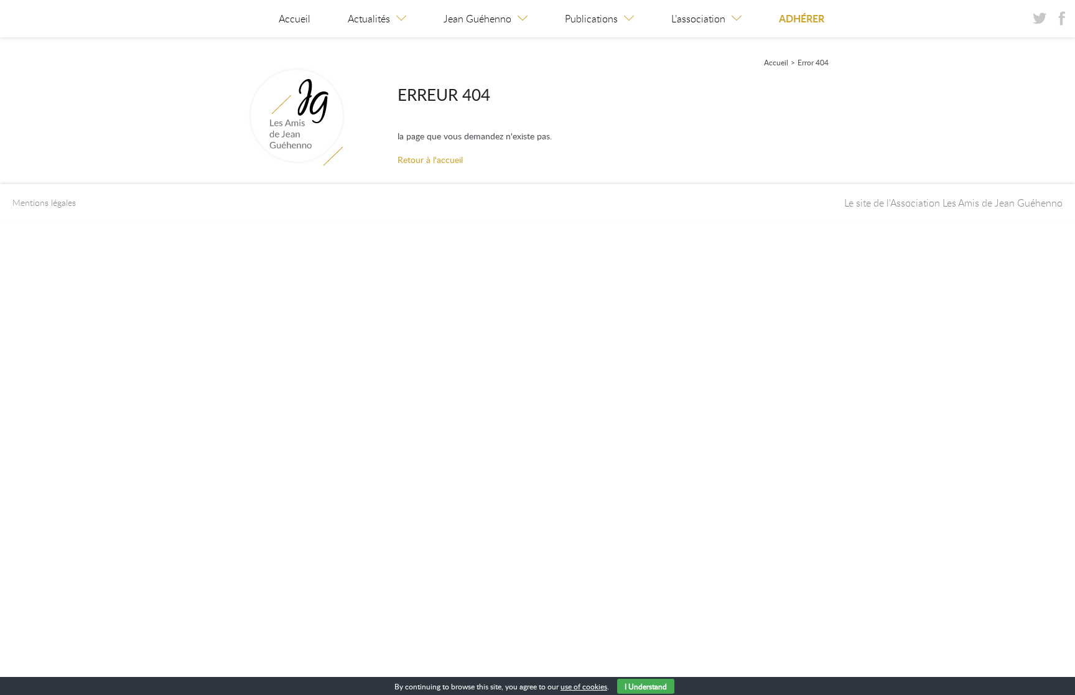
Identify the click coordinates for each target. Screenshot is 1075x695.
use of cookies (584, 686)
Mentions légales (44, 202)
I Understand (646, 686)
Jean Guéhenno (477, 19)
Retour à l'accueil (430, 160)
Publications (591, 19)
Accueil (294, 19)
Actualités (369, 19)
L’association (698, 19)
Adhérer (801, 18)
